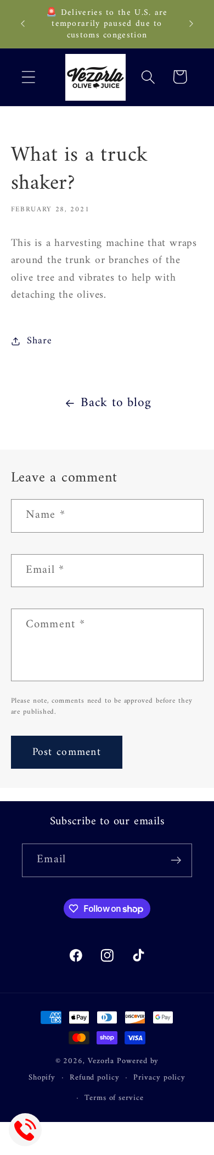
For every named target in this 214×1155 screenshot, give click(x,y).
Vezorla (101, 1061)
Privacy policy (159, 1078)
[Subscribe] (176, 860)
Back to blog (116, 403)
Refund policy (95, 1078)
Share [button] (39, 341)
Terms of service (114, 1098)
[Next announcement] (191, 24)
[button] (28, 76)
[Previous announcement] (23, 24)
